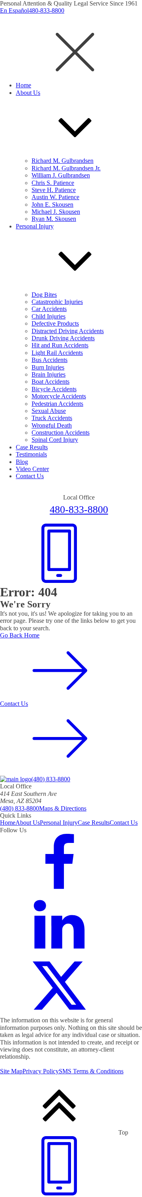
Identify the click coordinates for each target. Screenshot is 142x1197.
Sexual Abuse (49, 410)
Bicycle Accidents (54, 389)
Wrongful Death (52, 425)
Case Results (94, 822)
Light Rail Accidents (57, 352)
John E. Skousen (52, 204)
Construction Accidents (61, 432)
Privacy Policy (40, 1071)
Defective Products (55, 323)
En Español (14, 10)
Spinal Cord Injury (55, 439)
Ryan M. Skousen (54, 218)
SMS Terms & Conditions (91, 1071)
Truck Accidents (52, 418)
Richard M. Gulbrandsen (62, 160)
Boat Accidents (50, 381)
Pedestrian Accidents (57, 403)
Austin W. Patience (55, 197)
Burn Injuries (48, 367)
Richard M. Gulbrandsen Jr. (66, 168)
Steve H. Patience (54, 190)
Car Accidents (49, 308)
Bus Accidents (49, 359)
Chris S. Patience (53, 182)
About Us (27, 822)
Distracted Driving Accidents (68, 331)
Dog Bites (44, 294)
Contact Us (124, 822)
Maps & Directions (62, 808)
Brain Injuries (48, 374)
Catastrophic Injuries (57, 301)
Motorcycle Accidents (59, 396)
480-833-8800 (46, 10)
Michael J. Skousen (56, 211)
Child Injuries (48, 316)
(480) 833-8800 (50, 779)
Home (7, 822)
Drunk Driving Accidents (63, 338)
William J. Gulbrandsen (61, 175)
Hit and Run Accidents (60, 345)
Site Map (11, 1071)
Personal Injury (59, 822)
